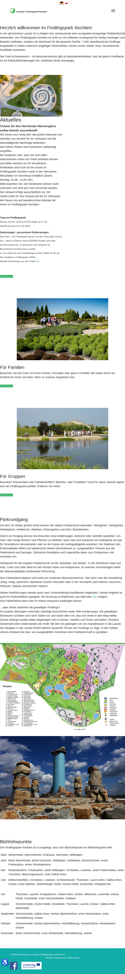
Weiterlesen (6, 276)
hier (95, 596)
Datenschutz (73, 957)
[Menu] (113, 10)
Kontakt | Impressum (56, 957)
